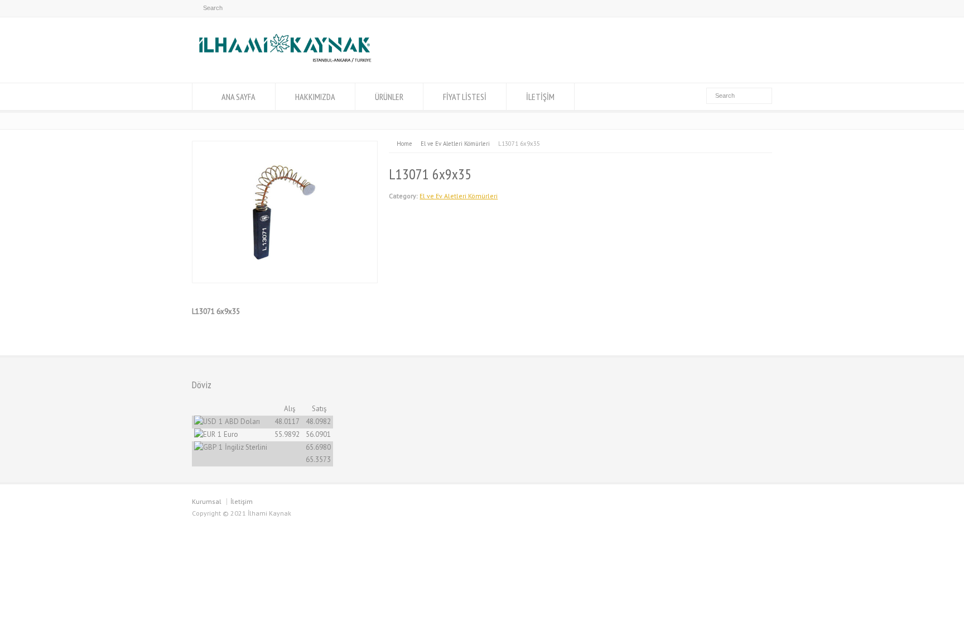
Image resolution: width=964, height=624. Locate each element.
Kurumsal (206, 501)
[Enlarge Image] (285, 147)
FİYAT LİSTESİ (464, 96)
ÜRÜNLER (389, 96)
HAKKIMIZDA (315, 96)
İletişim (241, 501)
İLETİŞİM (540, 96)
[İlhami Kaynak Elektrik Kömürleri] (285, 61)
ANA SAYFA (238, 96)
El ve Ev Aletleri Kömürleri (459, 196)
